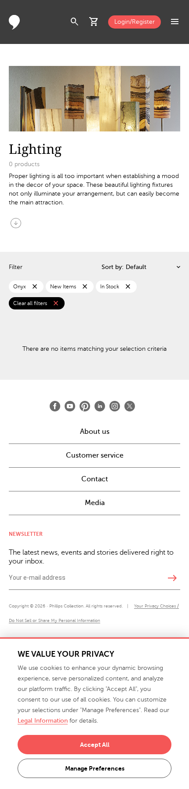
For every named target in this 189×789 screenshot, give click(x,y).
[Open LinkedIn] (99, 406)
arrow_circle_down (16, 223)
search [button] (74, 22)
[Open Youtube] (70, 406)
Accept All (94, 744)
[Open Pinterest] (85, 406)
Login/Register (134, 21)
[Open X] (129, 406)
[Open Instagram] (114, 406)
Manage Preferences (94, 768)
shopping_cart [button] (94, 22)
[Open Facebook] (55, 406)
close (34, 286)
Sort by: (113, 267)
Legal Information (43, 720)
